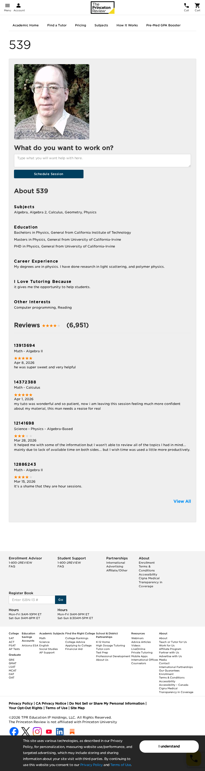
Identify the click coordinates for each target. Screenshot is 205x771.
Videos (135, 645)
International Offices (144, 659)
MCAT (12, 670)
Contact (164, 663)
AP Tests (14, 648)
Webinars (137, 638)
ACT (11, 641)
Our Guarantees (169, 670)
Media (163, 659)
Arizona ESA (30, 645)
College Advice (75, 641)
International (115, 562)
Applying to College (78, 645)
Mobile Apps (139, 656)
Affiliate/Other (117, 570)
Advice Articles (141, 641)
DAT (11, 673)
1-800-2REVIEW (20, 562)
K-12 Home (103, 641)
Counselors (138, 663)
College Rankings (76, 638)
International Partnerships (176, 666)
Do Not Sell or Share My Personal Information (106, 703)
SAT (11, 638)
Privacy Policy (91, 765)
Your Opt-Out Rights (25, 708)
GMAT (12, 663)
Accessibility (148, 574)
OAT (11, 677)
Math (42, 638)
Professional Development (113, 656)
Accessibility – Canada (173, 684)
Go (60, 600)
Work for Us (166, 645)
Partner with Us (169, 652)
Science (44, 641)
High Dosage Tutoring (110, 645)
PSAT (12, 645)
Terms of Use (120, 765)
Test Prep (102, 652)
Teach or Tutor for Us (173, 641)
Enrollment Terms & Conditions (147, 566)
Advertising (114, 566)
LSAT (12, 666)
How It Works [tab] (127, 25)
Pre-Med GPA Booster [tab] (163, 25)
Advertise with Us (170, 656)
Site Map (77, 708)
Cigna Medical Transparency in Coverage (150, 582)
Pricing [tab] (80, 25)
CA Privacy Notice (51, 703)
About (163, 638)
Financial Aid (73, 648)
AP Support (46, 652)
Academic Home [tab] (25, 25)
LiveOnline (138, 648)
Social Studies (48, 648)
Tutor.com (103, 648)
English (44, 645)
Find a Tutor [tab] (56, 25)
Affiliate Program (170, 648)
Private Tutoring (141, 652)
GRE (11, 659)
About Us (102, 659)
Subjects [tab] (101, 25)
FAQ (12, 566)
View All (182, 501)
